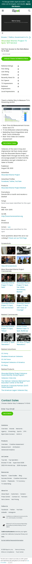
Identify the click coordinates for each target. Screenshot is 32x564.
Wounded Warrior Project (10, 175)
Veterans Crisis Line (8, 378)
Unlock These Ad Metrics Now (16, 58)
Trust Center (20, 552)
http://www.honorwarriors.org (12, 216)
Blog (20, 476)
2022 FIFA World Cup (8, 465)
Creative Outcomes (20, 478)
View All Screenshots (9, 266)
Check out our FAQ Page (17, 238)
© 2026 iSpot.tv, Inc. (7, 549)
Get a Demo (5, 499)
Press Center (5, 497)
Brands (11, 429)
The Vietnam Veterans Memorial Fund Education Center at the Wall (15, 382)
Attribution (16, 447)
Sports (19, 431)
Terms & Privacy (20, 549)
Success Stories (6, 478)
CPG (24, 431)
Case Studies (13, 476)
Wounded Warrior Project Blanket (13, 188)
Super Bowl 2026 (18, 463)
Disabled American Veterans (12, 356)
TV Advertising (6, 484)
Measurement (6, 447)
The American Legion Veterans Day (14, 390)
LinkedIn (4, 512)
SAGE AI (19, 434)
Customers (14, 494)
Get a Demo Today (9, 143)
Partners (24, 497)
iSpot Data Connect (8, 434)
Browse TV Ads (6, 463)
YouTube (18, 181)
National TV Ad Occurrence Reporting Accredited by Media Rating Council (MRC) (16, 525)
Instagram (12, 512)
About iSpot (5, 494)
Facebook (5, 181)
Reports (4, 476)
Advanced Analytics (8, 450)
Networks (19, 429)
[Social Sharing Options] (2, 33)
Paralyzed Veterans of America (13, 362)
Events (3, 481)
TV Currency (20, 481)
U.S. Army (4, 353)
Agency (3, 431)
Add (9, 227)
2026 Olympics (22, 465)
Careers (23, 494)
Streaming (11, 431)
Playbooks (11, 481)
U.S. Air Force (6, 359)
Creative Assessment (16, 444)
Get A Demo (7, 414)
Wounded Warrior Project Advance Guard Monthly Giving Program (14, 374)
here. (2, 536)
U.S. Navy (4, 365)
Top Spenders (13, 460)
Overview (4, 429)
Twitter (11, 181)
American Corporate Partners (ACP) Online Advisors (14, 386)
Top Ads (4, 460)
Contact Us (16, 497)
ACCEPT (10, 562)
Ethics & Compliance (7, 552)
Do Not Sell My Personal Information (12, 540)
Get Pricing (15, 499)
